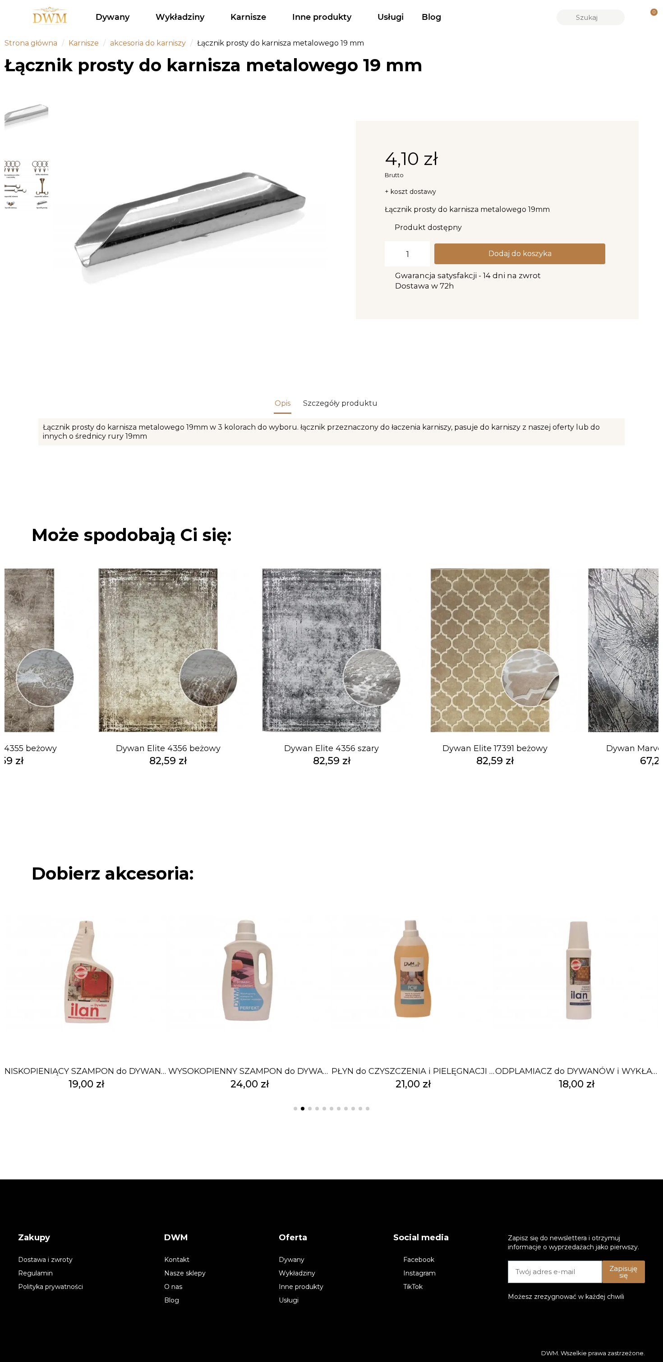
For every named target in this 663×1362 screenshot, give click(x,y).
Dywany (112, 17)
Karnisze (248, 17)
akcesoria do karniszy (148, 43)
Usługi (391, 17)
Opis (282, 403)
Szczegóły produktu (340, 403)
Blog (431, 17)
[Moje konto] (634, 17)
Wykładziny (180, 17)
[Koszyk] (649, 17)
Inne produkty (321, 17)
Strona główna (31, 43)
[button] (62, 220)
